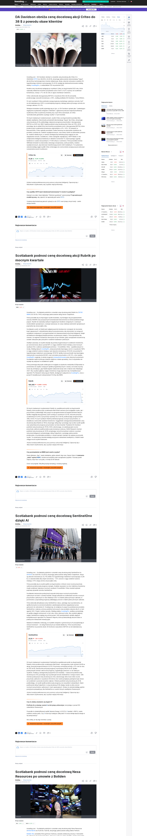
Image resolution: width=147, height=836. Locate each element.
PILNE (33, 6)
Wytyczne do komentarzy (21, 240)
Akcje (45, 6)
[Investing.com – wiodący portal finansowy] (21, 1)
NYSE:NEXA (31, 830)
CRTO (35, 79)
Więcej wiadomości (112, 145)
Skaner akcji (86, 4)
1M (34, 163)
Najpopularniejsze (27, 6)
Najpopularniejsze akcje (108, 206)
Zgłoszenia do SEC (117, 6)
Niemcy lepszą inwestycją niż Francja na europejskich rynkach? (114, 139)
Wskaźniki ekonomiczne (53, 6)
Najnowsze (18, 6)
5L (43, 163)
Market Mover (105, 152)
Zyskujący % (114, 155)
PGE (102, 38)
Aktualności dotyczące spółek (78, 6)
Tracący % (120, 155)
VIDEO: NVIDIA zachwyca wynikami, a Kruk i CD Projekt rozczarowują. (114, 118)
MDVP (102, 33)
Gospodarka (61, 6)
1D (29, 163)
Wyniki (103, 6)
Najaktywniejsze (105, 155)
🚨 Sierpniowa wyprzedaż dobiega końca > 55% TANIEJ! (95, 1)
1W (32, 163)
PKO (102, 41)
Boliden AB (30, 834)
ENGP (102, 48)
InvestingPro (35, 85)
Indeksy (108, 17)
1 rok (41, 163)
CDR (102, 43)
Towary (41, 6)
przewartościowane (60, 357)
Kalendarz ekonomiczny (77, 4)
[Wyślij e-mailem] (44, 217)
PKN (102, 46)
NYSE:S (29, 574)
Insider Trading (89, 6)
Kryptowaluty (68, 6)
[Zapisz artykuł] (87, 26)
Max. (47, 163)
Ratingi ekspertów (97, 6)
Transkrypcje (109, 6)
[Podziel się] (83, 26)
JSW (102, 36)
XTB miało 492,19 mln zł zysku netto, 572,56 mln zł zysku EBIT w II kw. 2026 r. (115, 110)
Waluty (37, 6)
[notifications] (128, 1)
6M (37, 163)
